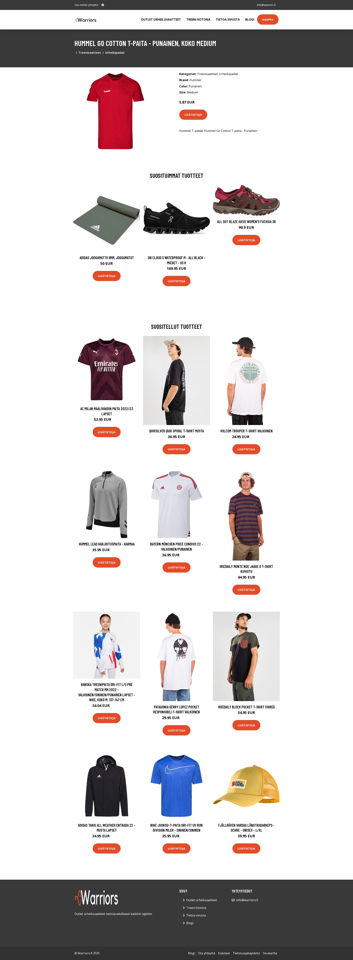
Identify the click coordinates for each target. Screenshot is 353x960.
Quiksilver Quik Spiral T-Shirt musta (176, 431)
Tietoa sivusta (228, 19)
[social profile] (103, 4)
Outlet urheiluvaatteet (161, 19)
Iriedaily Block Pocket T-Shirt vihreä (246, 707)
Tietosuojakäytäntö (246, 953)
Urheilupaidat (115, 53)
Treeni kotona (198, 19)
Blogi (249, 19)
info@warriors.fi (266, 5)
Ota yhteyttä (206, 953)
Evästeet (224, 953)
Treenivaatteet (90, 53)
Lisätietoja (193, 114)
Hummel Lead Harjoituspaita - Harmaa (107, 544)
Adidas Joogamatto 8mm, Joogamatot (107, 257)
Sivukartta (270, 953)
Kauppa (267, 19)
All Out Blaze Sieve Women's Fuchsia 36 (246, 221)
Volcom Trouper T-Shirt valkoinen (246, 431)
